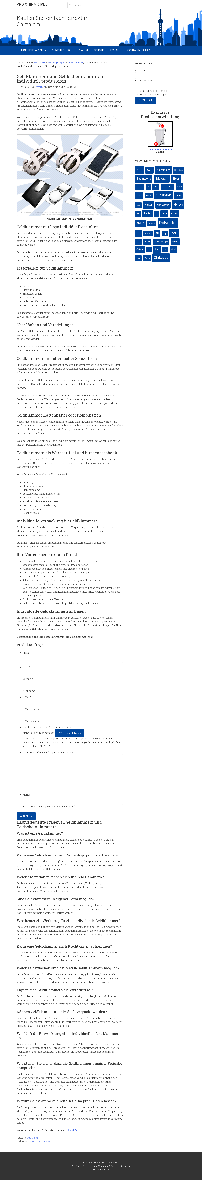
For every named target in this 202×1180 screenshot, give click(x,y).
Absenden (26, 816)
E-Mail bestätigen (33, 720)
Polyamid (151, 224)
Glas (179, 186)
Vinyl (173, 249)
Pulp (164, 234)
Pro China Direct (33, 4)
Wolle (147, 258)
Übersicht (72, 1130)
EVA (156, 187)
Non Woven (163, 205)
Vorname (28, 678)
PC (156, 214)
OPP (137, 214)
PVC (174, 233)
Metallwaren (32, 1138)
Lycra (138, 205)
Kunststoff (164, 195)
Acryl (149, 170)
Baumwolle (143, 178)
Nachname (29, 690)
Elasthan (139, 187)
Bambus (178, 170)
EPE (148, 187)
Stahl (157, 249)
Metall (148, 204)
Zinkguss (47, 1141)
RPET (138, 242)
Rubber (147, 242)
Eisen (39, 1141)
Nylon (178, 204)
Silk (149, 249)
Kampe (148, 196)
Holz (139, 195)
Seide (175, 241)
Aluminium (163, 170)
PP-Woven (148, 234)
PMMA (140, 223)
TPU (165, 249)
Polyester (168, 222)
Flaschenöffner (167, 187)
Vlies (138, 258)
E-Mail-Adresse (144, 80)
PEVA (164, 213)
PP (138, 233)
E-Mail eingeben (32, 709)
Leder (178, 195)
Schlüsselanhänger (161, 242)
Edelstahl (32, 1141)
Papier (147, 213)
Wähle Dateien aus (70, 732)
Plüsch (174, 213)
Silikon (139, 249)
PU (157, 233)
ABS (139, 170)
